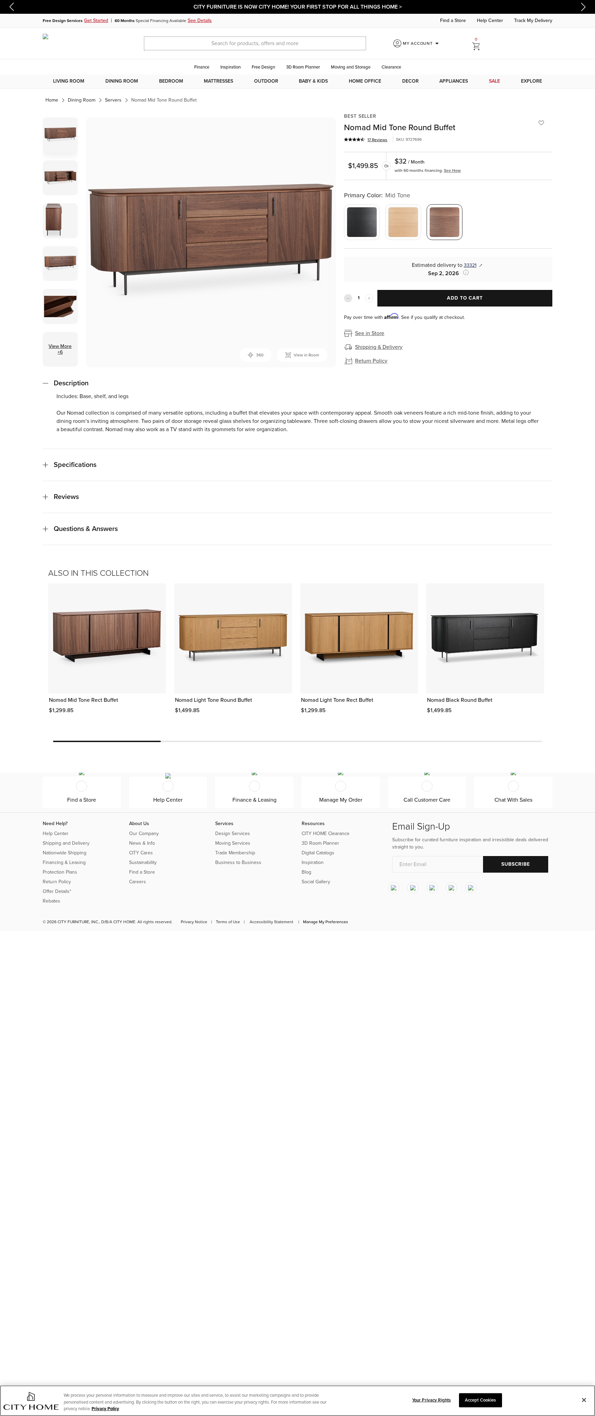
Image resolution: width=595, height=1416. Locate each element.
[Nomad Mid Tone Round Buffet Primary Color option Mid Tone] (444, 222)
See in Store (369, 333)
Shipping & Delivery (379, 347)
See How (452, 170)
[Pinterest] (451, 888)
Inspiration (230, 67)
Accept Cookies (480, 1400)
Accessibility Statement (271, 921)
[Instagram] (393, 888)
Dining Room (121, 81)
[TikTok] (470, 888)
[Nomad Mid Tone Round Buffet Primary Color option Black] (362, 222)
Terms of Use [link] (228, 921)
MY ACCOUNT (422, 43)
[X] (432, 888)
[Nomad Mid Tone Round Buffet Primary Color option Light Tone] (403, 222)
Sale (494, 81)
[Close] (584, 1399)
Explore (531, 81)
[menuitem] (69, 81)
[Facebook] (413, 888)
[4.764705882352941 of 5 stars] (354, 139)
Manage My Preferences (325, 921)
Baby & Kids (313, 81)
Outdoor (266, 81)
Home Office (365, 81)
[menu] (297, 81)
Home (51, 100)
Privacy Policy (105, 1409)
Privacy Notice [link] (194, 921)
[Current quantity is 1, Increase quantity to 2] (369, 298)
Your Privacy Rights (431, 1400)
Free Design (263, 67)
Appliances (453, 81)
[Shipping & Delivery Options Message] (464, 272)
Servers (113, 100)
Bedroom (171, 81)
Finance (201, 67)
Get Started (96, 20)
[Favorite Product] (541, 123)
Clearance (391, 67)
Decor (410, 81)
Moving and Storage (350, 67)
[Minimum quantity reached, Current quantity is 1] (348, 298)
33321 (470, 265)
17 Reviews (377, 139)
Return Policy (371, 360)
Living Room (68, 81)
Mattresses (218, 81)
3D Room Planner (303, 67)
